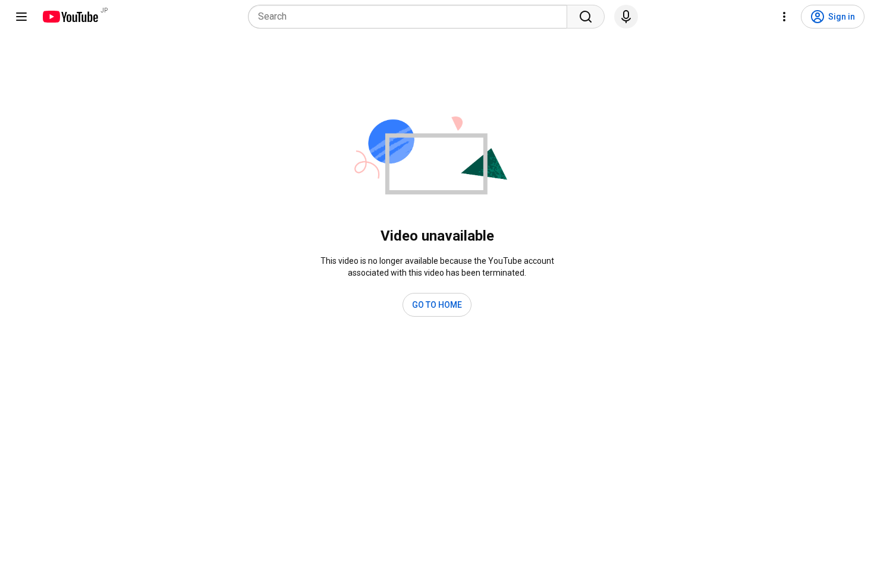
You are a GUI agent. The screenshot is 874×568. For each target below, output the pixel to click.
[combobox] (411, 17)
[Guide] (21, 17)
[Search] (586, 17)
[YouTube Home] (69, 16)
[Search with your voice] (626, 17)
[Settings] (784, 17)
